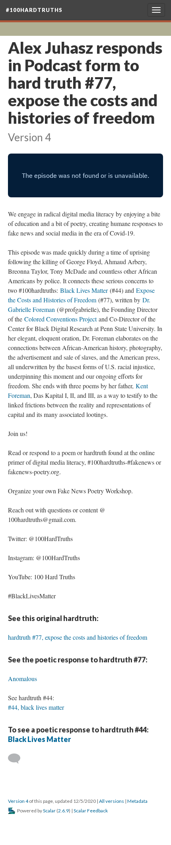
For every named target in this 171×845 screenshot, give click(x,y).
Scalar (49, 811)
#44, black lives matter (36, 707)
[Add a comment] (17, 758)
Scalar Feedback (91, 811)
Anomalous (22, 678)
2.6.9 (63, 811)
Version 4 (18, 801)
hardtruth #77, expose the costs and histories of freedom (77, 637)
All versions (111, 801)
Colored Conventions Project (60, 319)
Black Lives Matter (84, 290)
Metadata (137, 801)
